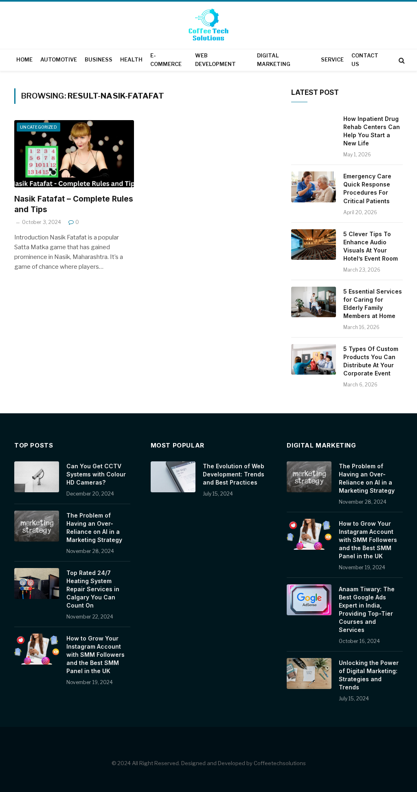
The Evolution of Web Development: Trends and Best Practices (233, 474)
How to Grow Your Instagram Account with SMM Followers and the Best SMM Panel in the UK (95, 654)
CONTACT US (364, 60)
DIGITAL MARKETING (273, 60)
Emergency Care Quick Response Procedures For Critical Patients (367, 188)
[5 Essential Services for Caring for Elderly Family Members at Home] (313, 302)
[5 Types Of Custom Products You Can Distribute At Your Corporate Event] (313, 359)
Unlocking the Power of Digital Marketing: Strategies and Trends (369, 675)
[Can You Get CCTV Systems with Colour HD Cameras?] (36, 476)
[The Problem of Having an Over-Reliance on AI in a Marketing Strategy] (36, 526)
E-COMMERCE (166, 60)
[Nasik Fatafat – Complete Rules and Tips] (74, 153)
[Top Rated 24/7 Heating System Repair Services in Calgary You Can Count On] (36, 583)
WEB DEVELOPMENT (215, 60)
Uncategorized (38, 127)
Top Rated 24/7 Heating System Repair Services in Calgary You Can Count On (92, 589)
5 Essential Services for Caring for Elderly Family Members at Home (372, 303)
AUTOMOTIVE (58, 60)
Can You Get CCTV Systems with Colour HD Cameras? (96, 474)
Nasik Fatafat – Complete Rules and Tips (73, 204)
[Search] (401, 60)
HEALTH (131, 60)
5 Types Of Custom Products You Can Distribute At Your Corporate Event (370, 361)
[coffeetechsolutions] (208, 26)
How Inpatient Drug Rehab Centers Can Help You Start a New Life (371, 131)
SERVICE (332, 60)
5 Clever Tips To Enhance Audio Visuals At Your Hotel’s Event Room (370, 246)
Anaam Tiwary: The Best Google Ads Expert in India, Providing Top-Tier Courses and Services (367, 609)
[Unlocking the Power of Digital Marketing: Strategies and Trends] (309, 673)
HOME (24, 60)
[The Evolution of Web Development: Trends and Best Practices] (173, 476)
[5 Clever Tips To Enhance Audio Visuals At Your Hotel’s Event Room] (313, 244)
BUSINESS (98, 60)
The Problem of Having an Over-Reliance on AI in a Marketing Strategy (94, 527)
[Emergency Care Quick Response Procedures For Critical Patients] (313, 186)
